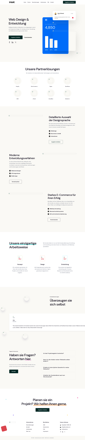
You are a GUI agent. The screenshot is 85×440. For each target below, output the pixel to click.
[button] (16, 37)
